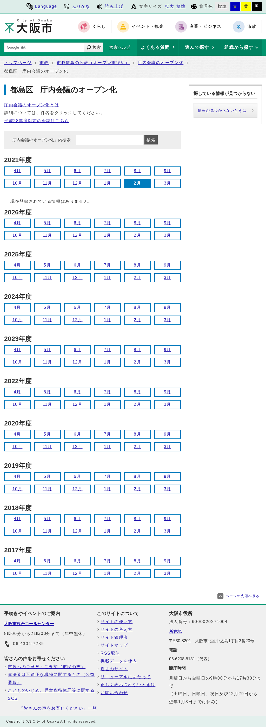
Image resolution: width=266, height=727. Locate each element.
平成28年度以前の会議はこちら (36, 120)
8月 (137, 171)
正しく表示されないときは (128, 684)
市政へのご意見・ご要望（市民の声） (46, 667)
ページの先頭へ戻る (243, 596)
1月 (107, 183)
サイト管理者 (114, 637)
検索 (96, 47)
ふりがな (81, 6)
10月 (17, 183)
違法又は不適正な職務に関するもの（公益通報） (51, 678)
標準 (180, 6)
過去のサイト (114, 669)
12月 (77, 183)
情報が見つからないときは (222, 110)
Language (46, 6)
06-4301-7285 (28, 643)
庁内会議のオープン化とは (31, 105)
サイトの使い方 (116, 621)
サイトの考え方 (116, 629)
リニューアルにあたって (126, 677)
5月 (47, 171)
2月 (137, 235)
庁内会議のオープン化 (160, 62)
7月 (107, 171)
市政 (44, 62)
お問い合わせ (114, 692)
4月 (17, 171)
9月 (167, 171)
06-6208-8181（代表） (190, 659)
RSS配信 (110, 653)
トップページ (18, 62)
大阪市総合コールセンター (29, 623)
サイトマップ (114, 645)
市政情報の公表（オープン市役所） (93, 62)
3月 (167, 183)
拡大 (169, 6)
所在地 (175, 631)
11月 (47, 183)
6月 (77, 171)
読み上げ (114, 6)
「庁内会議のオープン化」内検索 (40, 140)
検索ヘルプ (119, 47)
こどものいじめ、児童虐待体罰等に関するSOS (51, 694)
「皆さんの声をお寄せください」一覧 (58, 708)
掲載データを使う (119, 661)
